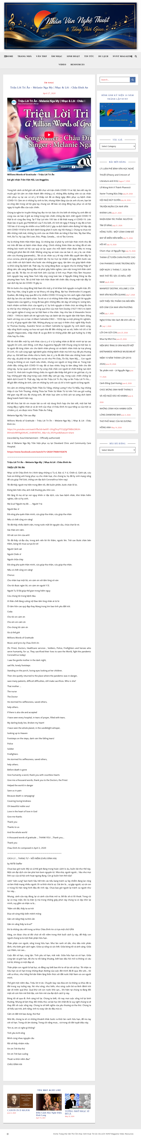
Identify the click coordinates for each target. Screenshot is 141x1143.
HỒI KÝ (103, 244)
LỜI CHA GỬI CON (108, 332)
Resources (78, 64)
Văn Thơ (41, 56)
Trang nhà (25, 56)
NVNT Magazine (123, 56)
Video (62, 64)
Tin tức (89, 56)
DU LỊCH (103, 56)
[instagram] (7, 1134)
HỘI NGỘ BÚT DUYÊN (110, 200)
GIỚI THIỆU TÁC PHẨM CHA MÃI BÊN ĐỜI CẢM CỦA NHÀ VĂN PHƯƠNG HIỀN (117, 307)
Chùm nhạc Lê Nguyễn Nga (112, 250)
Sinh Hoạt (73, 56)
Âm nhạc (56, 56)
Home (9, 56)
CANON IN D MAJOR (18, 1110)
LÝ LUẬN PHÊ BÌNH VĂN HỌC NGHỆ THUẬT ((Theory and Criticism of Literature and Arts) (117, 174)
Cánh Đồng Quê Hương (111, 383)
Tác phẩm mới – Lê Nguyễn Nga (114, 370)
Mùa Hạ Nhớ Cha (108, 339)
